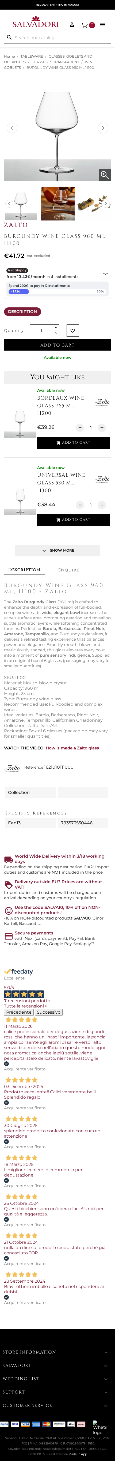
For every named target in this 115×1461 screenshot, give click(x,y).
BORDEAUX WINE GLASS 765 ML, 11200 (60, 406)
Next (103, 128)
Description (22, 311)
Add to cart (57, 345)
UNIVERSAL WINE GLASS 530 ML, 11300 (61, 483)
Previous (12, 128)
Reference (33, 767)
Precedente (19, 1012)
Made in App (77, 1454)
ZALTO (16, 225)
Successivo (48, 1012)
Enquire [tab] (68, 570)
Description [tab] (24, 570)
